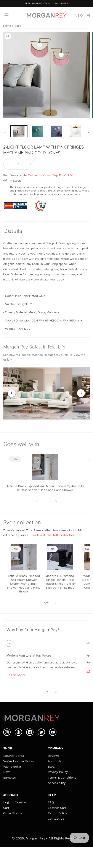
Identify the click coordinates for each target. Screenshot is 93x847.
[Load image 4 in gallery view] (75, 131)
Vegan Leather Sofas (18, 761)
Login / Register (14, 802)
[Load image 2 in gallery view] (37, 131)
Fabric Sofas (12, 766)
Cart (6, 807)
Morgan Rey (35, 838)
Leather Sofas (13, 755)
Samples (9, 777)
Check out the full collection (52, 535)
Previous (12, 393)
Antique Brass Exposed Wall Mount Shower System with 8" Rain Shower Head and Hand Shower (45, 488)
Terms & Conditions (62, 777)
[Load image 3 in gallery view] (56, 131)
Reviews (53, 755)
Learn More (16, 675)
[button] (75, 15)
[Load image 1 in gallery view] (19, 131)
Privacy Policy (58, 772)
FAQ (51, 802)
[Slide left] (5, 132)
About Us (54, 761)
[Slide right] (88, 132)
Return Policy (57, 813)
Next (81, 393)
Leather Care (57, 807)
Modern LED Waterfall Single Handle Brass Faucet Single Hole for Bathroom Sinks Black (60, 582)
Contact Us (56, 818)
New (6, 772)
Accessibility (57, 783)
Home (7, 26)
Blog (51, 766)
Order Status (12, 813)
